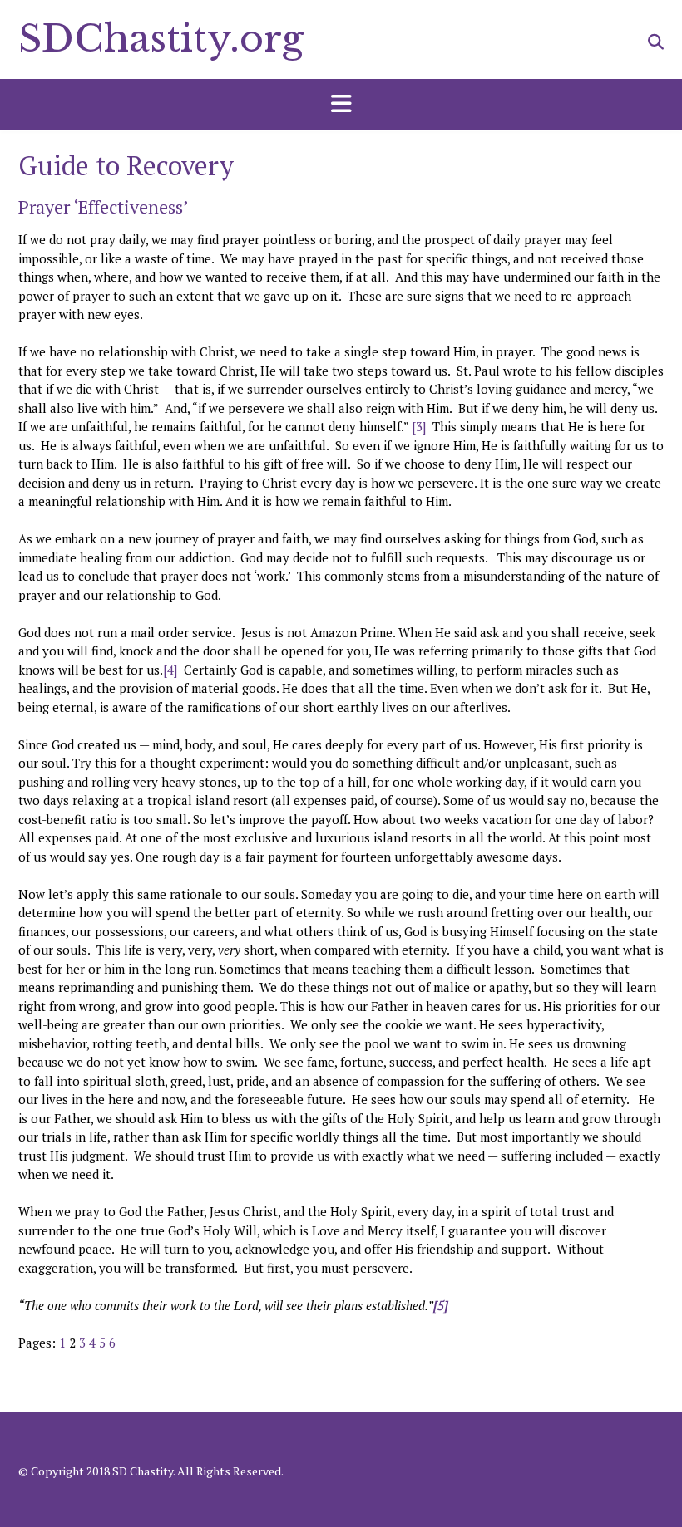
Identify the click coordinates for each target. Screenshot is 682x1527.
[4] (170, 669)
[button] (341, 104)
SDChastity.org (161, 38)
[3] (419, 426)
